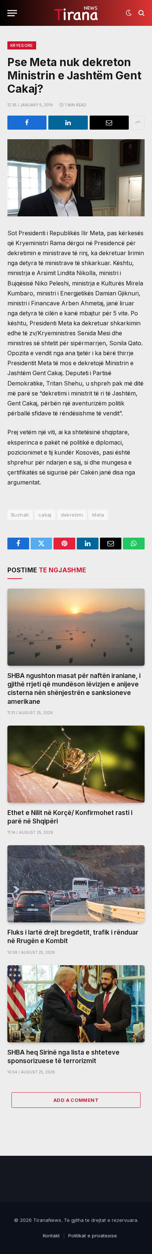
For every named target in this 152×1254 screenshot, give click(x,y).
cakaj (45, 515)
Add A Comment (76, 1100)
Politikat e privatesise (92, 1235)
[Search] (141, 13)
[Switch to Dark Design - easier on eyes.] (129, 13)
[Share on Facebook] (26, 123)
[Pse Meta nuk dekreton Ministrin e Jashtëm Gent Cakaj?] (76, 177)
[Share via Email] (109, 123)
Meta (98, 515)
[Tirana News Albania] (76, 13)
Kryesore (21, 45)
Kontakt (51, 1235)
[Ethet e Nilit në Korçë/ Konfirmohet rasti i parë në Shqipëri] (76, 764)
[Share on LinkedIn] (67, 123)
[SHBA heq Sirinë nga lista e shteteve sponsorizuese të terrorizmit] (76, 1003)
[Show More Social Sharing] (138, 123)
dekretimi (72, 515)
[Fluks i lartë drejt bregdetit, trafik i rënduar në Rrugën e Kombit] (76, 883)
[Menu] (12, 13)
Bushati (20, 515)
